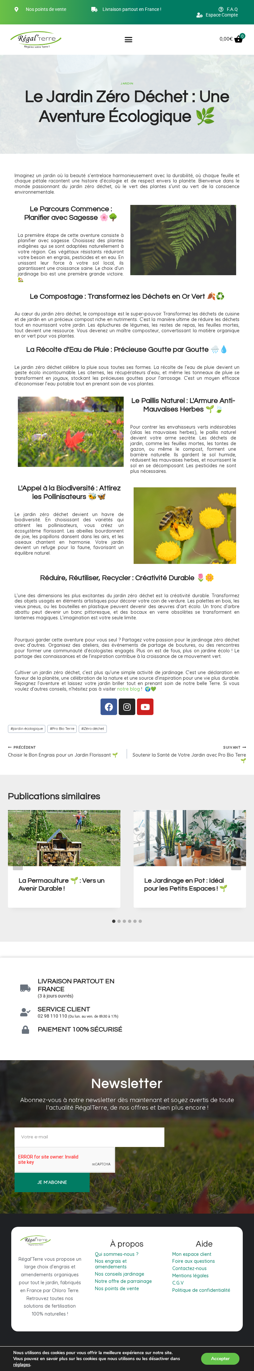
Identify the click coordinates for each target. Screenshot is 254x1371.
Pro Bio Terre (62, 728)
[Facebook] (109, 707)
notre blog (128, 689)
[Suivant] (236, 862)
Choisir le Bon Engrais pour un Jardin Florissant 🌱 (63, 751)
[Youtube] (145, 707)
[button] (128, 39)
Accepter (220, 1358)
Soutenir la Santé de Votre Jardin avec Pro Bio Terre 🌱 (189, 754)
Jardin (127, 83)
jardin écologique (27, 728)
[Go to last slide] (18, 862)
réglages (21, 1365)
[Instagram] (127, 707)
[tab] (113, 921)
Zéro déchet (92, 728)
